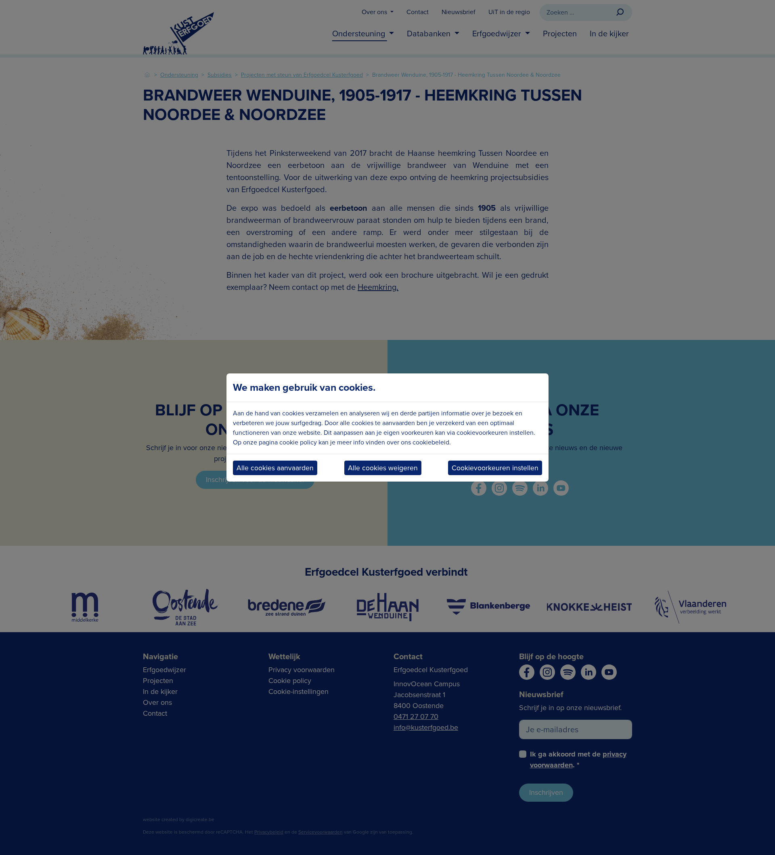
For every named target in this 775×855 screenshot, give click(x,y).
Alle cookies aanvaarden (275, 468)
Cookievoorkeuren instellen (495, 468)
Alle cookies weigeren (383, 468)
